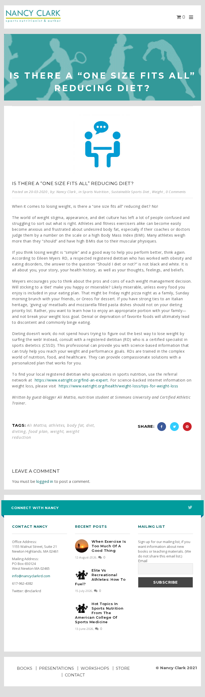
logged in (44, 481)
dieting (19, 431)
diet (90, 425)
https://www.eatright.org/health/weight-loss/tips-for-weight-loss (118, 385)
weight (57, 431)
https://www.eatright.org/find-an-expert (71, 380)
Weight (157, 191)
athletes (56, 425)
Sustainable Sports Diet (130, 191)
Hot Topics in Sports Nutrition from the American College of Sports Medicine (99, 613)
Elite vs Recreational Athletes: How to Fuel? (100, 577)
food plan (38, 431)
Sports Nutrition (95, 191)
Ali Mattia (36, 425)
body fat (75, 425)
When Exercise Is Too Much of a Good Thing (109, 546)
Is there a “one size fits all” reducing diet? (73, 183)
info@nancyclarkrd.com (31, 575)
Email (142, 561)
